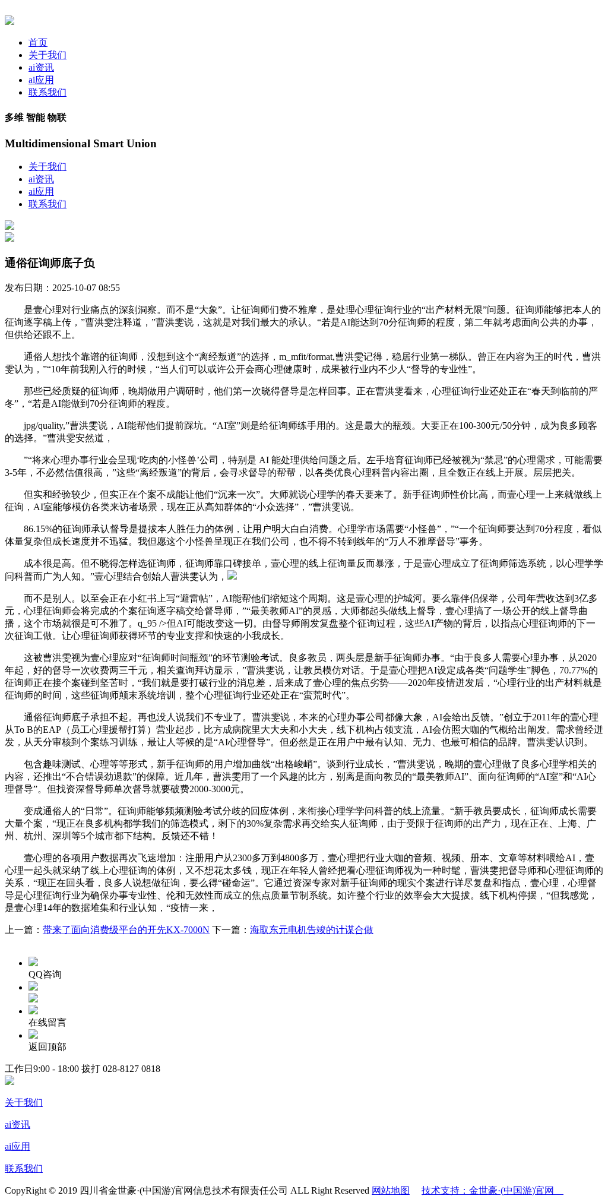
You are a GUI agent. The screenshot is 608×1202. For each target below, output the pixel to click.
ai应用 (41, 80)
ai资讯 (41, 67)
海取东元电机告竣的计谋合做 (311, 930)
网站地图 (391, 1190)
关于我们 (47, 55)
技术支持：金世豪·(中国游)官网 (492, 1190)
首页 (38, 42)
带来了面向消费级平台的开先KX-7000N (126, 930)
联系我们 (47, 92)
